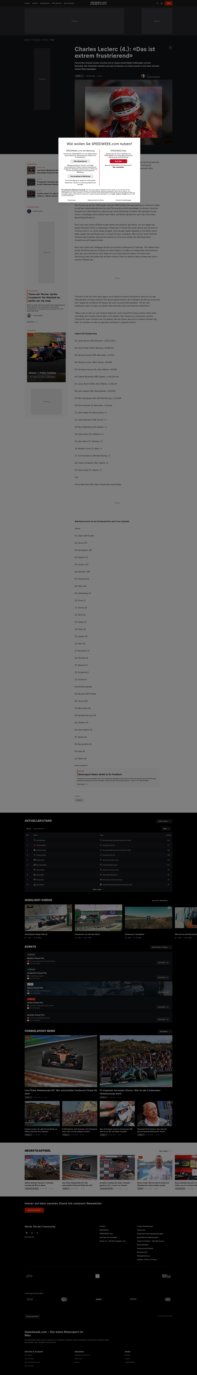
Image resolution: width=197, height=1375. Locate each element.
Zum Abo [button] (118, 161)
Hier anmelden (118, 167)
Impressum (71, 200)
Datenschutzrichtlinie (96, 200)
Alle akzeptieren (80, 161)
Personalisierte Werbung (80, 176)
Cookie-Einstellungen (123, 200)
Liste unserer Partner (119, 194)
